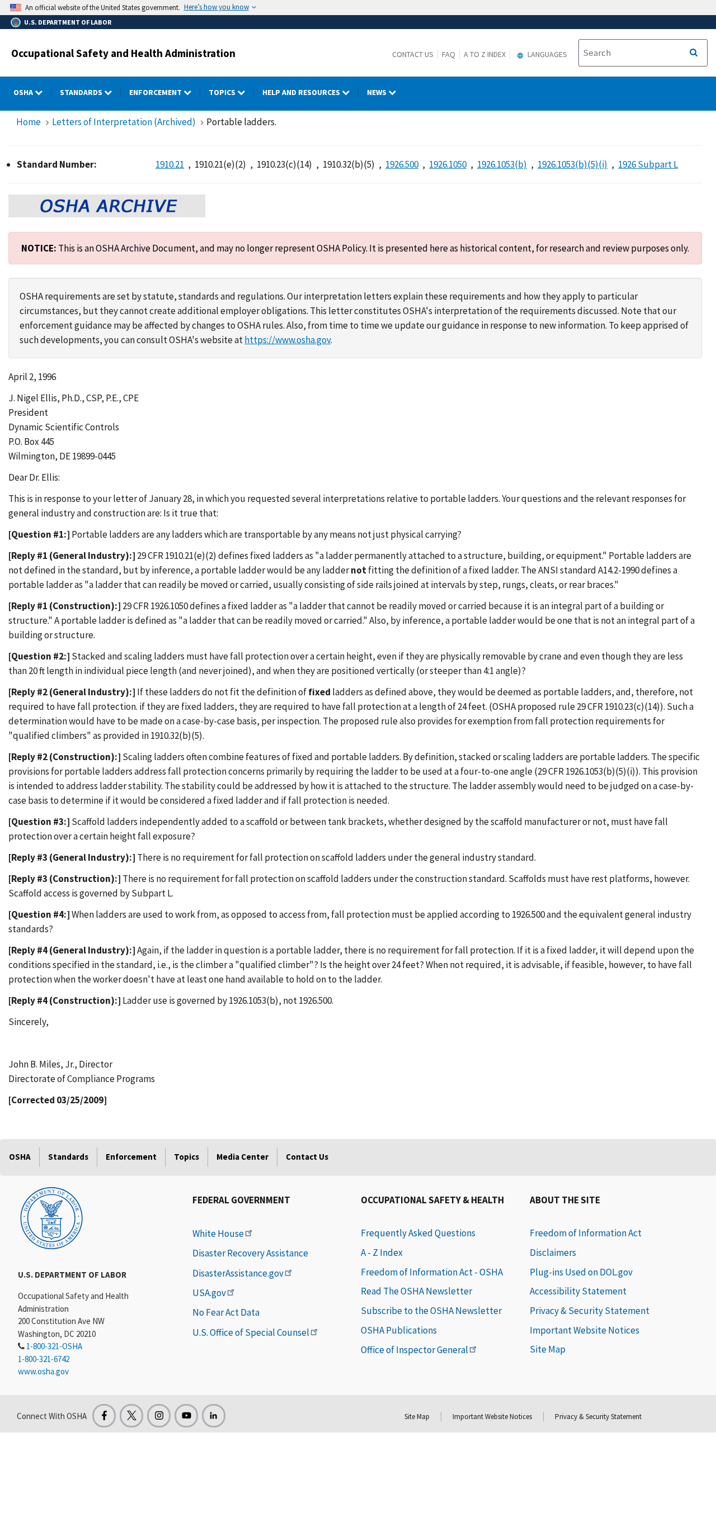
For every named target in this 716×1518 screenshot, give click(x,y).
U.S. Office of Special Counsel (250, 1332)
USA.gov (209, 1293)
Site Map (548, 1349)
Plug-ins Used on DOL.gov (581, 1272)
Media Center (242, 1156)
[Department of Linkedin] (213, 1415)
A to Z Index (485, 54)
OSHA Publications (399, 1330)
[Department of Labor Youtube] (186, 1415)
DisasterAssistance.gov (238, 1273)
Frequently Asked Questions (418, 1233)
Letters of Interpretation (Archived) (124, 122)
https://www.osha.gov (287, 340)
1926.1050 (448, 164)
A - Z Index (382, 1252)
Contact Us (413, 54)
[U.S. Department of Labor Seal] (51, 1217)
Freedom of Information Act (586, 1233)
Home (28, 122)
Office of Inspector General (414, 1350)
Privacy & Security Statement (589, 1310)
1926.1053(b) (502, 164)
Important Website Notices (584, 1330)
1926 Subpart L (648, 164)
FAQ (448, 54)
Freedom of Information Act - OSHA (432, 1272)
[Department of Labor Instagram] (159, 1415)
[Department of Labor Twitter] (131, 1415)
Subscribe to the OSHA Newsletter (431, 1310)
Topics (223, 92)
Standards (82, 92)
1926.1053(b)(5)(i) (572, 164)
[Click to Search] (693, 53)
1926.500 (401, 164)
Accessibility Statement (578, 1291)
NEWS (377, 92)
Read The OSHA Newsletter (416, 1291)
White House (218, 1233)
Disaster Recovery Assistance (250, 1253)
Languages (546, 54)
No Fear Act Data (226, 1312)
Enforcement (156, 92)
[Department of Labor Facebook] (104, 1415)
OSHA (24, 92)
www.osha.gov (43, 1371)
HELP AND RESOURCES (302, 92)
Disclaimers (553, 1252)
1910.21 (170, 164)
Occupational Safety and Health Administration (123, 53)
